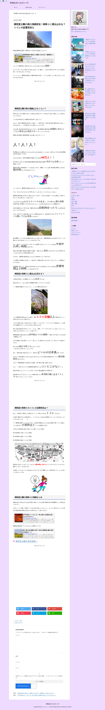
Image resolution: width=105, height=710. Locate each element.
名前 (17, 656)
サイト (17, 668)
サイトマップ (42, 7)
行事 (72, 205)
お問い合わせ (29, 7)
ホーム (15, 7)
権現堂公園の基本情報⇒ (26, 541)
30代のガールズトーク (19, 3)
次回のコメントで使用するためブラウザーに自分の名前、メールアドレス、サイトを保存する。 (39, 677)
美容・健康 (74, 203)
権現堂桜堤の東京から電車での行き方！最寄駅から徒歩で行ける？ (36, 693)
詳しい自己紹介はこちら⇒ (78, 31)
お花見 (16, 622)
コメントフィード (76, 232)
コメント (18, 635)
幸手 (19, 622)
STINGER (69, 706)
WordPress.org (75, 234)
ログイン (73, 228)
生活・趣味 (74, 201)
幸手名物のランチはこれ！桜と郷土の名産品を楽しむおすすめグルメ (37, 695)
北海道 (73, 199)
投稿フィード (74, 230)
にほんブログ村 (75, 212)
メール (18, 662)
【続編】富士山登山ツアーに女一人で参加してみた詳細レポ (90, 152)
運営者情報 (74, 220)
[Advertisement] (39, 94)
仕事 (72, 197)
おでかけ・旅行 (18, 620)
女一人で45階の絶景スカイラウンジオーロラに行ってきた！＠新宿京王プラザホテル (90, 68)
